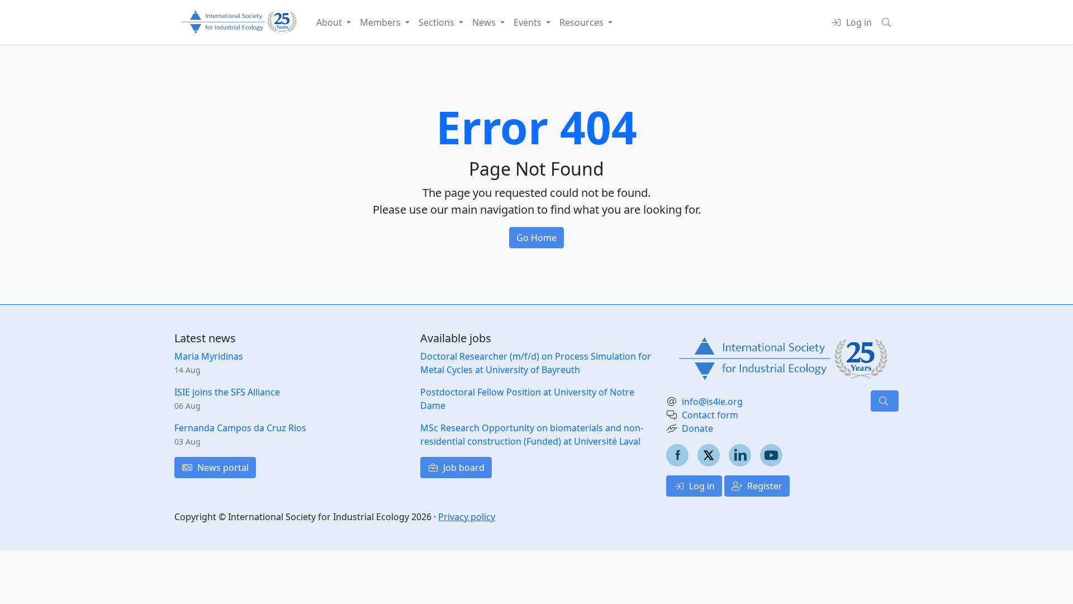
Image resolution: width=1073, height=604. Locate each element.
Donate (697, 428)
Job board (463, 467)
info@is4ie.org (712, 401)
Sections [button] (438, 22)
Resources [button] (582, 22)
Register (763, 486)
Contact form (710, 415)
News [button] (485, 22)
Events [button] (529, 22)
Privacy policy (466, 517)
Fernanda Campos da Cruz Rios (240, 428)
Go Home (536, 238)
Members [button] (381, 22)
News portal (222, 467)
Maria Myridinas (208, 356)
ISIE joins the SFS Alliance (227, 392)
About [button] (330, 22)
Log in (701, 486)
